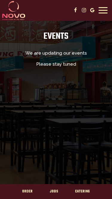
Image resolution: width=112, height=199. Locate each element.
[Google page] (92, 10)
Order (27, 192)
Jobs (54, 192)
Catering (82, 192)
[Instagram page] (84, 10)
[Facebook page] (75, 10)
